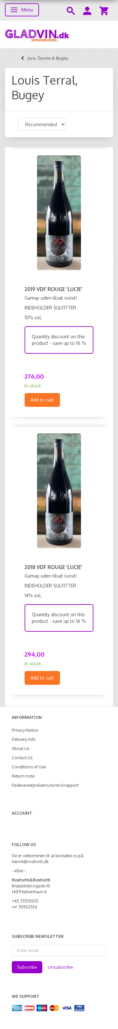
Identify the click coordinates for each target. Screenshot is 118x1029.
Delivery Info (24, 739)
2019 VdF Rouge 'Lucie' (53, 289)
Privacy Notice (25, 730)
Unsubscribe (60, 967)
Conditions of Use (29, 766)
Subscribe (27, 967)
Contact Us (22, 757)
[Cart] (104, 10)
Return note (23, 776)
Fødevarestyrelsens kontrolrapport (45, 785)
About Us (20, 748)
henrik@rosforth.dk (30, 861)
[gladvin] (59, 34)
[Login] (87, 10)
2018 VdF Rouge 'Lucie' (53, 567)
